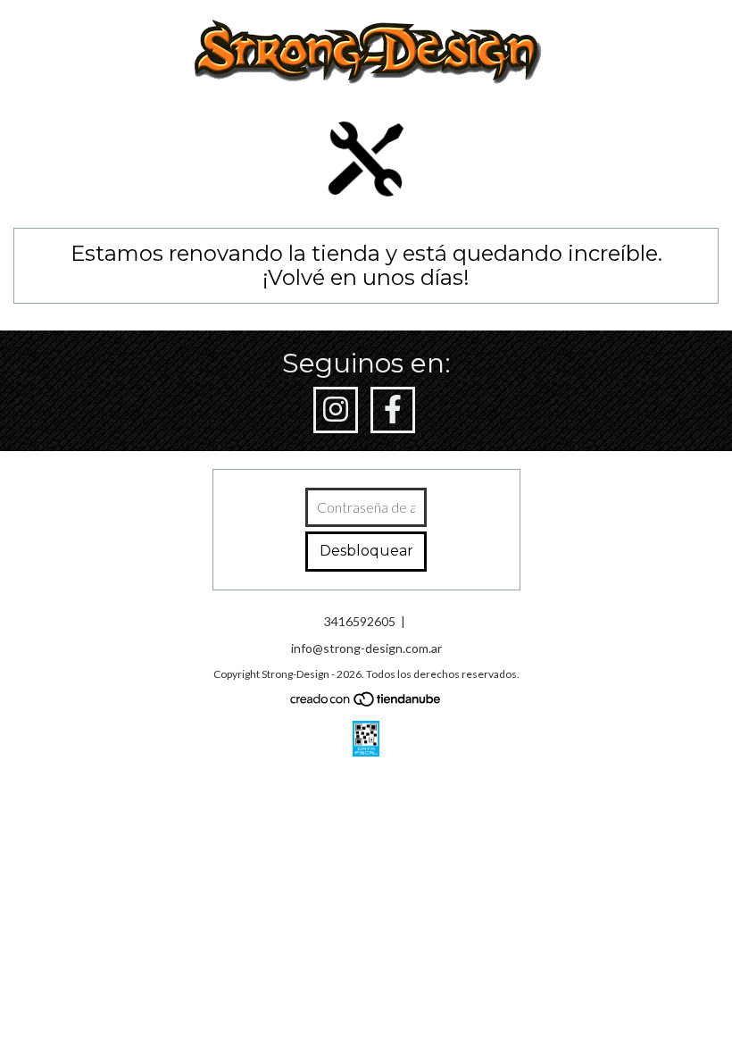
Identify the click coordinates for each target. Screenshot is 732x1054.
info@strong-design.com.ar (366, 648)
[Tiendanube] (366, 702)
